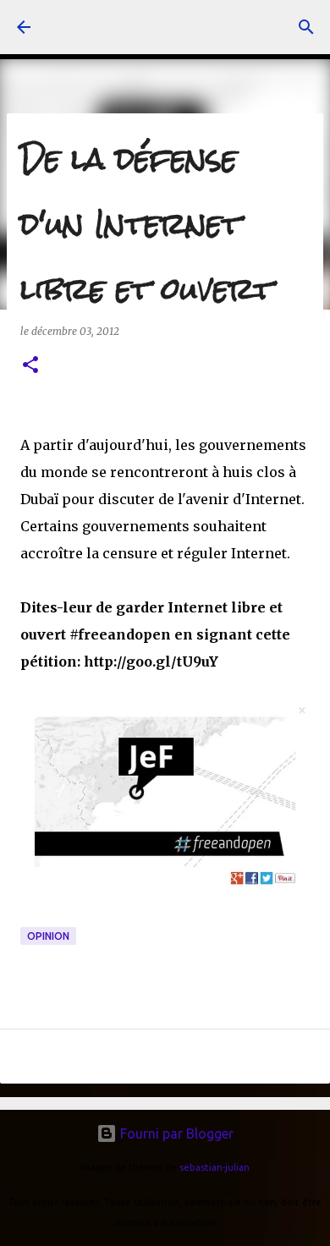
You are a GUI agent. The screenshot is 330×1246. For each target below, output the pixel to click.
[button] (30, 365)
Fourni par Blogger (175, 1133)
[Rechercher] (306, 27)
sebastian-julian (214, 1167)
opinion (48, 935)
